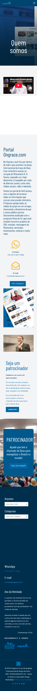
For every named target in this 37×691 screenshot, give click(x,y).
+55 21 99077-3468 (12, 571)
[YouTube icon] (19, 684)
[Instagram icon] (22, 684)
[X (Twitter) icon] (17, 684)
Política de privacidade (23, 680)
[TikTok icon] (24, 684)
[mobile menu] (34, 3)
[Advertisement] (18, 114)
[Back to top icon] (18, 664)
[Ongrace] (6, 3)
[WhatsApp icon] (13, 684)
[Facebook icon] (15, 684)
